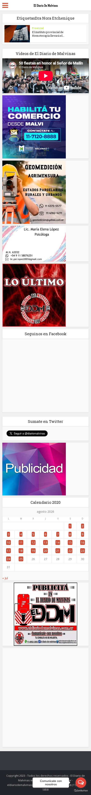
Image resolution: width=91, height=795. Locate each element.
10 (8, 542)
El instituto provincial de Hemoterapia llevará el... (48, 34)
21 (57, 551)
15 (70, 542)
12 (33, 542)
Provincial (38, 28)
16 (82, 542)
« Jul (5, 578)
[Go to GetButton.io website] (81, 790)
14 (57, 542)
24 (8, 559)
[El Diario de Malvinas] (45, 4)
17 (8, 551)
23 (82, 551)
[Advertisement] (45, 697)
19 (33, 551)
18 (21, 551)
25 (21, 559)
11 (21, 542)
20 (45, 551)
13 (45, 542)
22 (70, 551)
